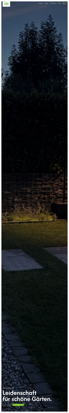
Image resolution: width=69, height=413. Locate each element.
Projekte (46, 3)
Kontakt (59, 3)
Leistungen (40, 3)
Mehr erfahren (6, 404)
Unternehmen (53, 3)
